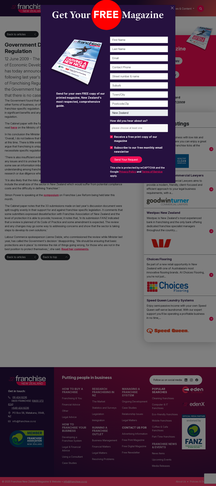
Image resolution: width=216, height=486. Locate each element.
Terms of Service (152, 171)
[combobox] (139, 128)
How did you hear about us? (128, 120)
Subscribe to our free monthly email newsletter (138, 149)
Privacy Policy (127, 171)
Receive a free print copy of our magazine (135, 139)
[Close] (172, 8)
